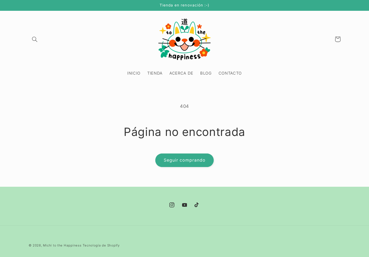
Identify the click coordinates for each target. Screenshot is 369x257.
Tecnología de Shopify (101, 245)
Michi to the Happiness (62, 245)
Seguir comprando (184, 160)
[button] (35, 39)
